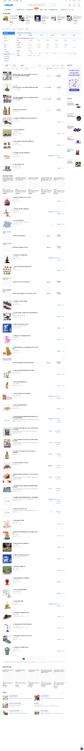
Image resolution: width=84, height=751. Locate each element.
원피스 (34, 55)
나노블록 (41, 35)
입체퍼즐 (27, 28)
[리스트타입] (62, 65)
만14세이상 (65, 44)
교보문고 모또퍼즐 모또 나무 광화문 (21, 462)
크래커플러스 (30, 40)
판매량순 (21, 68)
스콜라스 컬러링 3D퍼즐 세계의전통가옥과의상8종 (24, 370)
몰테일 (70, 0)
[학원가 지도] (74, 81)
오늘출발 (30, 51)
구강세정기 (73, 9)
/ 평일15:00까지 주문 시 (53, 155)
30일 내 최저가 (50, 68)
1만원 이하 (31, 53)
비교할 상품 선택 (64, 122)
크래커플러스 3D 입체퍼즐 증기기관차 (21, 612)
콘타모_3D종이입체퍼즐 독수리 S (20, 382)
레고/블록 (5, 38)
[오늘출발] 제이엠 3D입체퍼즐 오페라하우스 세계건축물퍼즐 (26, 497)
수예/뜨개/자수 (6, 60)
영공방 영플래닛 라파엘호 (19, 520)
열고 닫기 (80, 9)
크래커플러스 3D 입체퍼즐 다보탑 (20, 255)
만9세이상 (57, 44)
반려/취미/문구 (7, 28)
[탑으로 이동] (82, 749)
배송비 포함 (56, 68)
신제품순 (17, 68)
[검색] (53, 65)
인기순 (5, 68)
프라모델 (5, 49)
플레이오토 (74, 0)
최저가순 (8, 68)
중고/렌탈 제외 (62, 68)
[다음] (47, 659)
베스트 (41, 9)
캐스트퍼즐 (52, 35)
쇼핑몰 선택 (40, 65)
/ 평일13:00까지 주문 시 (53, 257)
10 (43, 658)
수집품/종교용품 (6, 58)
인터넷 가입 (30, 9)
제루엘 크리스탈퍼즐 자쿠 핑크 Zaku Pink (22, 197)
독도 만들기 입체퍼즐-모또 (19, 129)
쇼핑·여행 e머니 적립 (53, 9)
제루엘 (39, 40)
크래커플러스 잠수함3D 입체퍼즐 (20, 301)
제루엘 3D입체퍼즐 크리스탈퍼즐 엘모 (21, 578)
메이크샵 (79, 0)
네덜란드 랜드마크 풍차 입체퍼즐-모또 (21, 543)
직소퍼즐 (19, 35)
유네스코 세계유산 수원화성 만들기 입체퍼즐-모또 (24, 141)
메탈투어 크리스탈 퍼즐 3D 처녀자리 (21, 324)
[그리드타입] (64, 65)
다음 (80, 65)
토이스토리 (38, 55)
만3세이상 (30, 44)
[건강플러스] (5, 1)
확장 (25, 40)
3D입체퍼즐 (30, 55)
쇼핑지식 (9, 0)
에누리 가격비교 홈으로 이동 (9, 5)
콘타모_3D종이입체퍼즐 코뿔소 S (20, 405)
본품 (29, 42)
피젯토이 (74, 35)
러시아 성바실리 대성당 (18, 601)
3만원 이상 (54, 53)
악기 (4, 42)
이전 (79, 65)
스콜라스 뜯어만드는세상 (19, 164)
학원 (21, 0)
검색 (54, 5)
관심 (19, 121)
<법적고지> (33, 661)
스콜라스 (48, 40)
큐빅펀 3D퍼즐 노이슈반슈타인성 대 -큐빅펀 (22, 635)
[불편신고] (82, 746)
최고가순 (13, 68)
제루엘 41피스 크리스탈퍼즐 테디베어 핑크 (22, 335)
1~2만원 (39, 53)
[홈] (3, 28)
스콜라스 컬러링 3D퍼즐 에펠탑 (20, 589)
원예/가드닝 (6, 40)
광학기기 (5, 47)
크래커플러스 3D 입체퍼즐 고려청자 (21, 647)
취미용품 (13, 28)
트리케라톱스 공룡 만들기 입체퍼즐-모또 (22, 152)
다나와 (66, 0)
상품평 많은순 (27, 68)
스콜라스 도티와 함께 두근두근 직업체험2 (22, 393)
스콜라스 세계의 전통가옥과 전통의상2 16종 (22, 266)
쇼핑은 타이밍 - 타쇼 (20, 9)
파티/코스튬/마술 (6, 56)
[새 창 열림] (74, 101)
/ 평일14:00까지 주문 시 (53, 211)
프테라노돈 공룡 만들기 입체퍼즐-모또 (21, 208)
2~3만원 (47, 53)
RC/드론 (5, 35)
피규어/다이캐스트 (7, 51)
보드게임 (5, 44)
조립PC (15, 0)
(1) (18, 616)
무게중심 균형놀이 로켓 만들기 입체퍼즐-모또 (23, 624)
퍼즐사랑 (65, 40)
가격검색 (74, 53)
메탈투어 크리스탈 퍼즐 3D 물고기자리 (21, 555)
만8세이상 (48, 44)
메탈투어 (57, 40)
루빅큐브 (63, 35)
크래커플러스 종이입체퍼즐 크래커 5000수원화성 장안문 (25, 118)
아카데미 (74, 40)
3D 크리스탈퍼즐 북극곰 (19, 220)
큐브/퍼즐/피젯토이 (20, 28)
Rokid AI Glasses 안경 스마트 (20, 508)
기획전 (45, 9)
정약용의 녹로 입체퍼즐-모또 (19, 566)
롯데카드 (19, 133)
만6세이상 (39, 44)
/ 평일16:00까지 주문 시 (53, 396)
